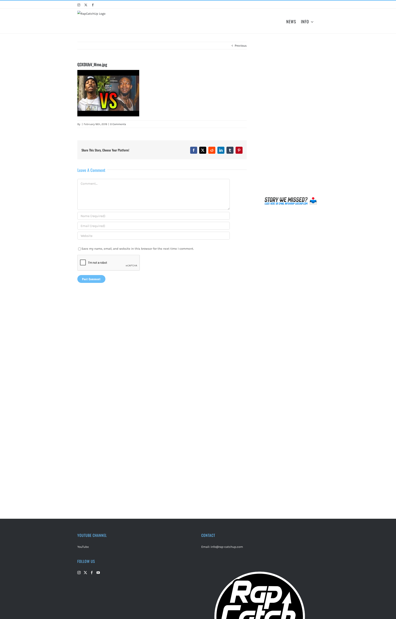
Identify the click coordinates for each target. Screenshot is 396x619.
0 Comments (118, 124)
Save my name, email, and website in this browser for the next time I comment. (137, 248)
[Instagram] (79, 572)
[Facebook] (91, 572)
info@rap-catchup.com (227, 547)
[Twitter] (85, 572)
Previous (241, 45)
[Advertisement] (291, 118)
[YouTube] (98, 572)
